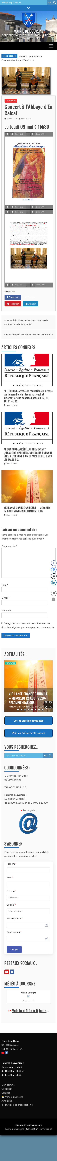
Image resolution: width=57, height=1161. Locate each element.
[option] (28, 686)
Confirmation (14, 932)
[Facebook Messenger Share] (54, 569)
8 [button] (42, 710)
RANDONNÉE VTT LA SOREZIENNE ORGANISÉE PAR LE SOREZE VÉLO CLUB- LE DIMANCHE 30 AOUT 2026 (27, 700)
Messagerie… (30, 810)
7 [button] (39, 710)
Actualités (11, 100)
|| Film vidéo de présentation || (17, 1104)
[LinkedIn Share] (54, 582)
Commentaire (9, 546)
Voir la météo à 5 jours (29, 1010)
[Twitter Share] (54, 576)
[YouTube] (6, 972)
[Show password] (46, 924)
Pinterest (14, 303)
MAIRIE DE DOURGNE (28, 31)
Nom (4, 584)
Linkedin (31, 303)
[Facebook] (12, 972)
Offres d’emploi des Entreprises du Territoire (27, 334)
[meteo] (28, 996)
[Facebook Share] (54, 563)
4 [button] (28, 710)
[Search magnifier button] (54, 2)
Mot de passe (15, 918)
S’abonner (6, 1088)
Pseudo (11, 891)
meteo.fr (31, 1001)
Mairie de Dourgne (15, 1128)
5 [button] (32, 710)
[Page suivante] (12, 134)
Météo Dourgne (28, 993)
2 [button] (21, 710)
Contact (5, 1092)
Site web (6, 610)
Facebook (13, 297)
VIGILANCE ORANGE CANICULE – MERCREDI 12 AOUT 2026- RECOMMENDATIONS (27, 509)
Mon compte (8, 1084)
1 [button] (18, 710)
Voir (28, 720)
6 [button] (35, 710)
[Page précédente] (7, 134)
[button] (46, 704)
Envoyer (14, 949)
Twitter (31, 297)
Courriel (11, 904)
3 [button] (25, 710)
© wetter (25, 1001)
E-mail (5, 597)
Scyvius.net (46, 1128)
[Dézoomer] (28, 134)
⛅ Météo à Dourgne (12, 1096)
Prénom (11, 863)
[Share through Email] (54, 593)
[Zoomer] (32, 134)
